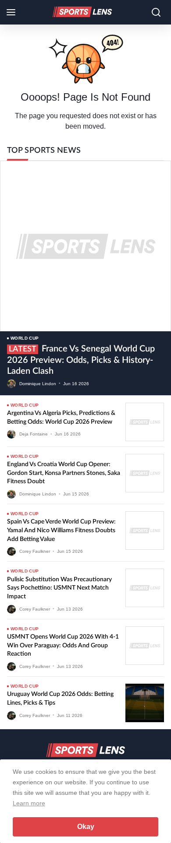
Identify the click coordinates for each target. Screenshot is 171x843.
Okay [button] (85, 826)
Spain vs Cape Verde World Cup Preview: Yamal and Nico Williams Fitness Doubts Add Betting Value (61, 530)
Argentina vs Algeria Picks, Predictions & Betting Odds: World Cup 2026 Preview (61, 417)
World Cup (25, 338)
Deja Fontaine (33, 434)
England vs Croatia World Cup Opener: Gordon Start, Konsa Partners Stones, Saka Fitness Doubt (63, 473)
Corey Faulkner (34, 551)
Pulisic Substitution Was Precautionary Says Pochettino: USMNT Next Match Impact (59, 588)
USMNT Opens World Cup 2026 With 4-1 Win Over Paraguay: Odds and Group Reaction (63, 645)
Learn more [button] (29, 803)
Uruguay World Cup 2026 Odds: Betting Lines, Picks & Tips (60, 698)
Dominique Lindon (37, 383)
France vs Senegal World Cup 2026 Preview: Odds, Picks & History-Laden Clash (81, 360)
